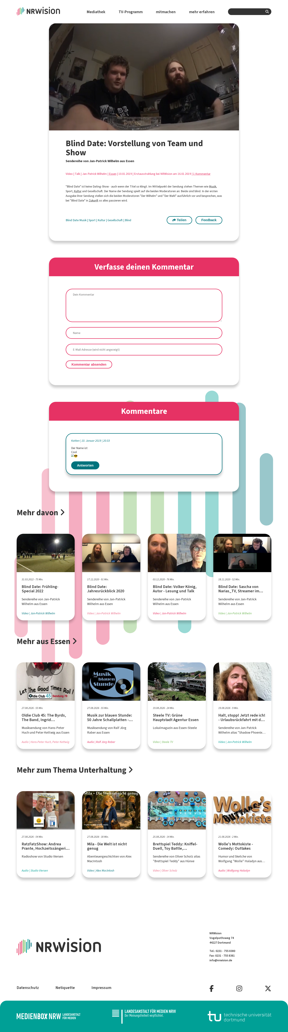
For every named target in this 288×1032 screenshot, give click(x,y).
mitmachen (166, 12)
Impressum (101, 987)
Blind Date (72, 220)
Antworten (85, 465)
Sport (92, 220)
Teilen (181, 220)
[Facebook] (212, 988)
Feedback (208, 220)
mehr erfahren (202, 12)
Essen (112, 174)
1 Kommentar (201, 174)
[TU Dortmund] (239, 1016)
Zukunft (93, 200)
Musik (212, 186)
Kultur (78, 191)
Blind (128, 220)
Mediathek (96, 12)
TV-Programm (131, 12)
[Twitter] (268, 988)
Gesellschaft (115, 220)
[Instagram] (239, 988)
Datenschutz (28, 987)
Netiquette (65, 987)
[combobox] (249, 11)
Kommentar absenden (89, 364)
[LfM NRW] (144, 1016)
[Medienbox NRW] (48, 1016)
